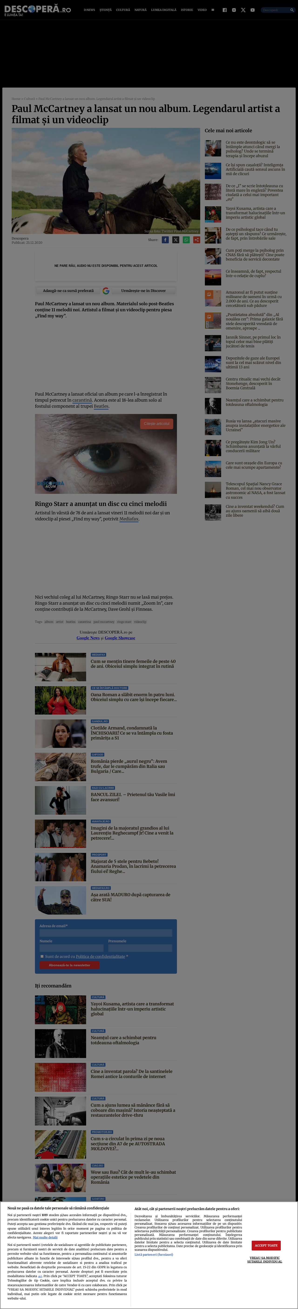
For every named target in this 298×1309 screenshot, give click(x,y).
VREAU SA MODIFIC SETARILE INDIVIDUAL (264, 1259)
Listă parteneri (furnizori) (154, 1254)
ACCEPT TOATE (266, 1245)
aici (40, 1276)
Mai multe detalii (45, 1237)
